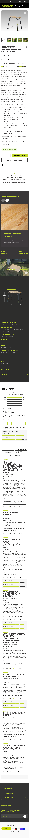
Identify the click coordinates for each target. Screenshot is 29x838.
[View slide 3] (15, 186)
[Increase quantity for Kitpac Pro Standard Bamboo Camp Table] (9, 155)
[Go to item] (3, 40)
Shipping (10, 63)
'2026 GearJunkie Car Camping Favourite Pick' (14, 141)
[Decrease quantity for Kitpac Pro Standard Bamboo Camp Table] (2, 155)
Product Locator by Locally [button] (11, 165)
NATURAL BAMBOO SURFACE (4, 251)
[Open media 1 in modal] (25, 12)
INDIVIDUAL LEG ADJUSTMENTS (23, 251)
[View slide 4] (17, 186)
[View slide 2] (13, 186)
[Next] (7, 200)
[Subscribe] (24, 816)
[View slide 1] (12, 186)
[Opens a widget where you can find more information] (6, 828)
